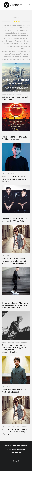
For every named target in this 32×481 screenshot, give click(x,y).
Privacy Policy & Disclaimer (16, 449)
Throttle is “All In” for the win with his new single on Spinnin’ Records (15, 179)
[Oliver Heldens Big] (16, 370)
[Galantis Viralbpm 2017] (16, 199)
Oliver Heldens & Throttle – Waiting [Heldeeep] (14, 391)
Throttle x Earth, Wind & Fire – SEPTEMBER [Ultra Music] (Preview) (15, 431)
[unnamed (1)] (16, 117)
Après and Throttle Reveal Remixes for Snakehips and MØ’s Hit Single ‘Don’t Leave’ (14, 261)
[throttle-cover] (16, 281)
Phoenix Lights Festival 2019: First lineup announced (14, 138)
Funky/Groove (10, 342)
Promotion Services (20, 446)
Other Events (10, 94)
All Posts (4, 94)
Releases (13, 216)
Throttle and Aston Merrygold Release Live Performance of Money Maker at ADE (15, 305)
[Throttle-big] (16, 239)
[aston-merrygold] (16, 325)
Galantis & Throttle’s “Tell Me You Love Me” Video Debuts (14, 220)
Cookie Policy (16, 452)
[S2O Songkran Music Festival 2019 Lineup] (16, 77)
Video (8, 173)
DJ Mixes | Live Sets (12, 298)
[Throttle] (16, 157)
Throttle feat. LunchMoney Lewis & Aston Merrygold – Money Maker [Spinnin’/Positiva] (14, 348)
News (19, 298)
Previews (9, 386)
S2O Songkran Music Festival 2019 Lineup (15, 98)
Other (8, 216)
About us (8, 446)
